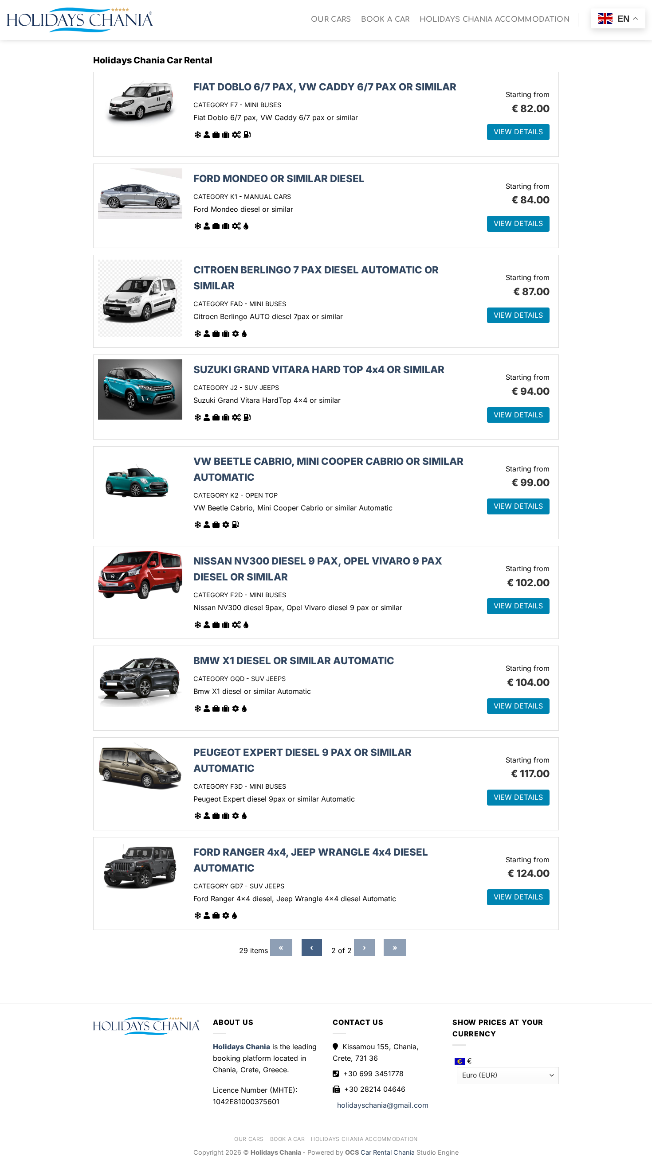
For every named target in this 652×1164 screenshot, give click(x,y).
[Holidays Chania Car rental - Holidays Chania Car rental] (80, 20)
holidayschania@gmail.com (382, 1105)
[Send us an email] (588, 26)
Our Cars (331, 19)
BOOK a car (385, 19)
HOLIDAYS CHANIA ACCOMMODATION (495, 19)
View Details (518, 131)
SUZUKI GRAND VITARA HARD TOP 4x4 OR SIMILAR (318, 369)
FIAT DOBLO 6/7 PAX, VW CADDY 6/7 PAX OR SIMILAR (324, 87)
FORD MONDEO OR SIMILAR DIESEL (279, 178)
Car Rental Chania (388, 1152)
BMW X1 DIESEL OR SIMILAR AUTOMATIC (293, 660)
